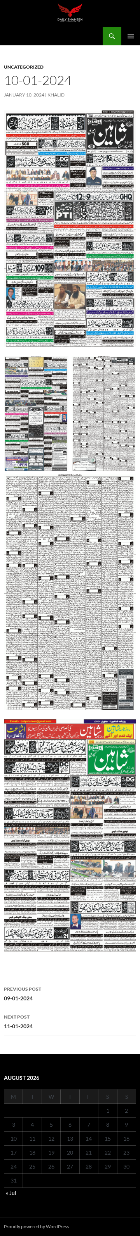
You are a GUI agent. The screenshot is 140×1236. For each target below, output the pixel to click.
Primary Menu (130, 36)
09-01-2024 (22, 994)
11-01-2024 (18, 1021)
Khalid (56, 95)
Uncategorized (24, 67)
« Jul (11, 1192)
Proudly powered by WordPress (36, 1226)
